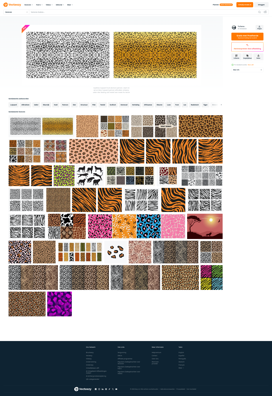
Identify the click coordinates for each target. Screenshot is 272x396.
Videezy (88, 359)
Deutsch (181, 362)
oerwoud (124, 105)
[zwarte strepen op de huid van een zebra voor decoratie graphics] (142, 200)
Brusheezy (90, 352)
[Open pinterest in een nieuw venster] (106, 389)
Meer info (236, 70)
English (181, 352)
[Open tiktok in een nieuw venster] (109, 389)
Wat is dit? (251, 65)
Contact (154, 356)
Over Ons (155, 359)
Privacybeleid (180, 389)
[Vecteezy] (12, 5)
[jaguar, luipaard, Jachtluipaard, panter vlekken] (115, 252)
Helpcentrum (156, 352)
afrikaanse (148, 105)
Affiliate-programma (125, 359)
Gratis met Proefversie (247, 36)
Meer (69, 5)
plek (94, 105)
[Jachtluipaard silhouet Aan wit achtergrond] (90, 175)
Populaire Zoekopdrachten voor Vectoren (129, 363)
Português (182, 359)
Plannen (216, 5)
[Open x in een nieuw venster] (113, 389)
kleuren (159, 105)
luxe (169, 105)
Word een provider (155, 363)
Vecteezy (89, 356)
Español (181, 356)
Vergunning (122, 352)
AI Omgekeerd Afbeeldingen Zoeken (96, 372)
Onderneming (91, 362)
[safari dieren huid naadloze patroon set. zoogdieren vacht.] (80, 252)
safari (36, 105)
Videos (48, 5)
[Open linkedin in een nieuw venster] (102, 389)
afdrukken (25, 105)
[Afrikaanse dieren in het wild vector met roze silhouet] (205, 226)
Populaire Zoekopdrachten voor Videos (129, 372)
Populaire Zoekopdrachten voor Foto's (129, 368)
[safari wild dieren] (166, 126)
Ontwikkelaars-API (92, 368)
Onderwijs (89, 365)
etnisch (215, 105)
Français (182, 365)
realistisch (195, 105)
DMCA (120, 356)
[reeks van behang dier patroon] (168, 175)
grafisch (113, 105)
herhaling (135, 105)
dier (74, 105)
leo (185, 105)
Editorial (59, 5)
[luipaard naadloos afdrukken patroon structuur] (93, 151)
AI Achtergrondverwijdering (96, 376)
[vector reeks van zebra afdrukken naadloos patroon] (212, 277)
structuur (84, 105)
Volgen (259, 29)
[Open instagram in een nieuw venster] (99, 389)
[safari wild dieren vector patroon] (142, 126)
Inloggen (261, 5)
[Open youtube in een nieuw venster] (116, 389)
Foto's (38, 5)
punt (177, 105)
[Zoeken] (259, 12)
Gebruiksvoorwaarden (167, 389)
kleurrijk (46, 105)
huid (55, 105)
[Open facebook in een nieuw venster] (96, 389)
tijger (205, 105)
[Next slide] (219, 104)
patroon (65, 105)
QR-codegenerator (92, 379)
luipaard (13, 105)
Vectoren (27, 5)
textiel (102, 105)
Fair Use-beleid (191, 389)
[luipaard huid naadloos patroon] (58, 200)
